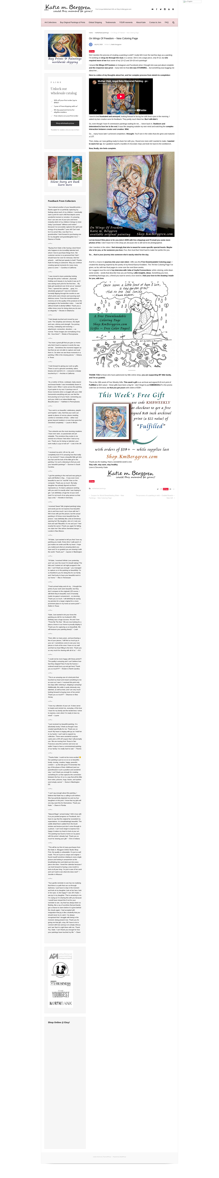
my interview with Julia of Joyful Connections (131, 270)
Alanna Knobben (140, 265)
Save (92, 51)
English (189, 1)
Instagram (122, 65)
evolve (95, 1157)
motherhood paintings (102, 33)
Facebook (134, 65)
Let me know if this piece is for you (104, 240)
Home (91, 33)
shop (139, 375)
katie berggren (116, 44)
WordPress (123, 1157)
